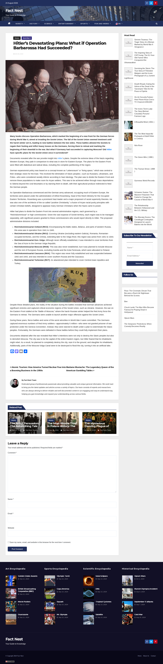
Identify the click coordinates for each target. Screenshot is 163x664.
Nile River (138, 145)
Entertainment (66, 24)
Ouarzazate (23, 614)
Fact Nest (14, 10)
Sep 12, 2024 (54, 430)
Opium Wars (129, 318)
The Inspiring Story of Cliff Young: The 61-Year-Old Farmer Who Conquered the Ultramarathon (139, 57)
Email (10, 514)
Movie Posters (24, 602)
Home (139, 656)
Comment (12, 453)
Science (48, 24)
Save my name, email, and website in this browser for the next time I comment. (40, 542)
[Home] (9, 23)
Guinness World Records (144, 181)
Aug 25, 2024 (141, 617)
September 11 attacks (143, 602)
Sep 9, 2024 (140, 592)
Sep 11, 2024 (91, 430)
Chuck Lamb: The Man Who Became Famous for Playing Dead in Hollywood (139, 309)
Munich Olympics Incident (145, 589)
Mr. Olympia (62, 614)
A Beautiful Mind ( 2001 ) (144, 122)
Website (11, 528)
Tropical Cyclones (103, 602)
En (119, 24)
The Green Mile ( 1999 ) (144, 157)
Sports (84, 24)
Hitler (109, 149)
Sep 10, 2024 (63, 579)
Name (11, 499)
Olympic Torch (63, 576)
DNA (97, 589)
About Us (146, 656)
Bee (126, 301)
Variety (19, 24)
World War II (26, 38)
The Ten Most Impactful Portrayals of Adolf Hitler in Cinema (144, 136)
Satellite (99, 614)
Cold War (138, 614)
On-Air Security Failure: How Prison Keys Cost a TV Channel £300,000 (144, 99)
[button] (156, 24)
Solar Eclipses (102, 576)
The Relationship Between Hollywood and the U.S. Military (144, 208)
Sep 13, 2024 (16, 430)
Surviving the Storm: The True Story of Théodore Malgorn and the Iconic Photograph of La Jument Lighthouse (139, 73)
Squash (60, 602)
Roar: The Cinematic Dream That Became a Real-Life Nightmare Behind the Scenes (137, 293)
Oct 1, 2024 (140, 579)
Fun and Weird (101, 24)
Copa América (63, 589)
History (33, 24)
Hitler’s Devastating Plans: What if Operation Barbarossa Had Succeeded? (59, 45)
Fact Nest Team (30, 380)
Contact (153, 656)
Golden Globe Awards (27, 576)
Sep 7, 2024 (140, 604)
